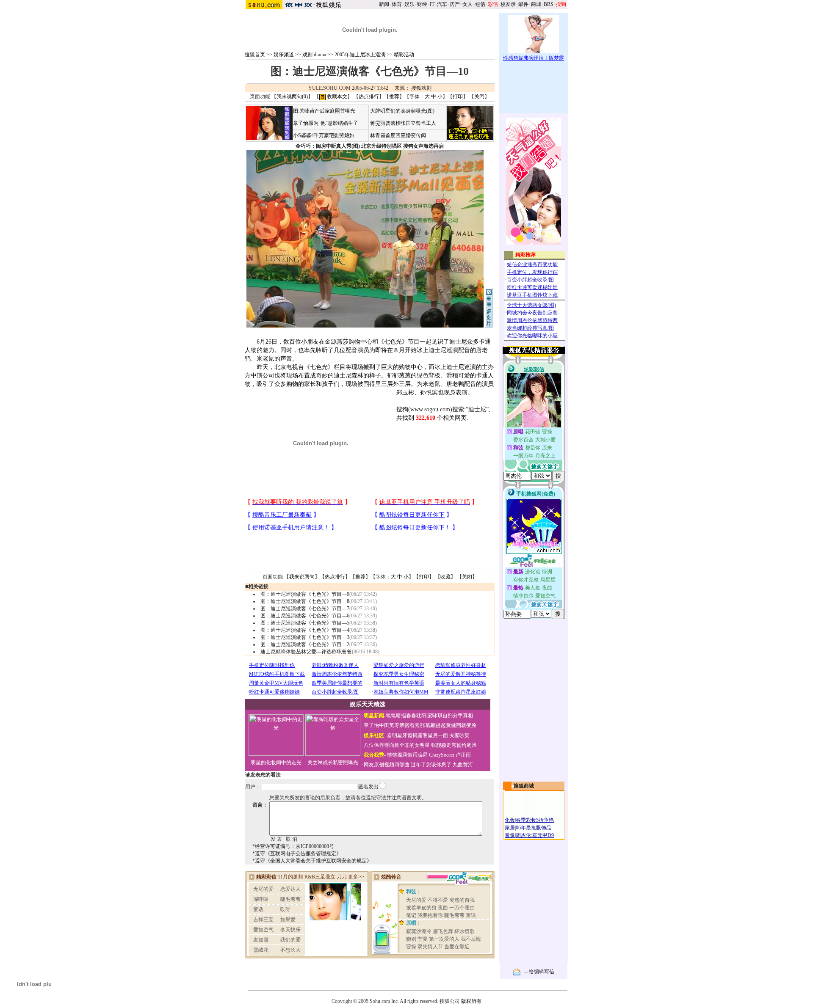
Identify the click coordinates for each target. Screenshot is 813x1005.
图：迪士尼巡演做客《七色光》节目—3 (304, 637)
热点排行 (369, 96)
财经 (422, 4)
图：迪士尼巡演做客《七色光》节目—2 (304, 644)
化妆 (510, 820)
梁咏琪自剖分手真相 (450, 716)
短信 (480, 4)
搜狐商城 (524, 786)
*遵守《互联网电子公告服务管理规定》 (296, 853)
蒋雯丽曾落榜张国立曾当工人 (403, 123)
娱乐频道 (284, 55)
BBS (548, 4)
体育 (397, 4)
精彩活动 (404, 55)
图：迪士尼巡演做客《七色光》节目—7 (304, 608)
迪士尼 (477, 409)
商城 (536, 4)
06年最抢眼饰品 (533, 828)
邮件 (523, 4)
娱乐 (409, 4)
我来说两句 (302, 577)
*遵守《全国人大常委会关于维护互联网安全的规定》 (312, 861)
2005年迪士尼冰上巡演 (360, 55)
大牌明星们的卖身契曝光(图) (402, 111)
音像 (510, 835)
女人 (467, 4)
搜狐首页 (255, 55)
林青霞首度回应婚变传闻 (398, 135)
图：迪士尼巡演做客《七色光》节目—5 (304, 623)
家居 (510, 828)
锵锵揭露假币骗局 (407, 755)
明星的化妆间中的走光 (276, 762)
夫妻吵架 (459, 735)
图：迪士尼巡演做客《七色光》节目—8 (304, 601)
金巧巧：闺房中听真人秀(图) (328, 146)
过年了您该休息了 (431, 765)
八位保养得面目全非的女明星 (397, 745)
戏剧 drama (314, 55)
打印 (458, 96)
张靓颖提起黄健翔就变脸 (448, 725)
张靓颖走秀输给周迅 (454, 745)
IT (432, 4)
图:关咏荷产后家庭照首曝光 (324, 111)
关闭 (479, 96)
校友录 (508, 4)
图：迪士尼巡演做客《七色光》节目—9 (304, 594)
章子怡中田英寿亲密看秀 (392, 725)
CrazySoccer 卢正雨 (450, 755)
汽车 (442, 4)
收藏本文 (336, 96)
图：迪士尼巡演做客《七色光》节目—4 (304, 630)
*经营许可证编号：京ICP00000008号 (293, 846)
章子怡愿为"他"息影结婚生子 (325, 123)
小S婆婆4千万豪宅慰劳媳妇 (323, 135)
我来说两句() (292, 96)
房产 (455, 4)
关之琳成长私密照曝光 (332, 762)
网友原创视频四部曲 (386, 765)
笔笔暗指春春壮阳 (406, 716)
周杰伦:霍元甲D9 (535, 835)
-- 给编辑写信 (539, 972)
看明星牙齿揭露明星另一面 (417, 735)
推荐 (394, 96)
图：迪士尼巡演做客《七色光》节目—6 (304, 616)
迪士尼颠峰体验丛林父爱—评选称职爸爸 (306, 652)
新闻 (384, 4)
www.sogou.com (430, 409)
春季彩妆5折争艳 (535, 820)
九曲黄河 (463, 765)
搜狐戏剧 (421, 88)
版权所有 (471, 1001)
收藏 (445, 577)
